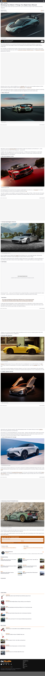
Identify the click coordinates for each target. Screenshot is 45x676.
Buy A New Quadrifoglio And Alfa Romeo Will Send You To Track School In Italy (18, 299)
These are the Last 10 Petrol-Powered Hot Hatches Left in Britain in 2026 (30, 566)
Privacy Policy (16, 542)
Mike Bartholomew (3, 10)
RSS (23, 665)
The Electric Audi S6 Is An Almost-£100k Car (8, 547)
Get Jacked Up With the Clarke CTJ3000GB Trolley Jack (15, 634)
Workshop (7, 600)
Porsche (2, 363)
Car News (5, 3)
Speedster (35, 365)
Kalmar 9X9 (29, 87)
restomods (22, 86)
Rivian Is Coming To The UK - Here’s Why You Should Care (30, 560)
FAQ (23, 663)
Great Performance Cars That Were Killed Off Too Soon (15, 651)
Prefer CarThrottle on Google (8, 40)
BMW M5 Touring (30, 49)
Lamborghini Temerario (22, 49)
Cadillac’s (41, 429)
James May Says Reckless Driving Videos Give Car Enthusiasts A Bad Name (17, 300)
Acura (2, 469)
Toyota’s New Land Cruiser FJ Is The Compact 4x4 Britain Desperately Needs (8, 560)
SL (26, 191)
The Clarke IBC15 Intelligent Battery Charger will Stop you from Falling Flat (18, 601)
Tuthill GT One (22, 87)
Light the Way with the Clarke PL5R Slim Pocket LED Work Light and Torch (18, 595)
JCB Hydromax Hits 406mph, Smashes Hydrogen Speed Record (7, 573)
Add (42, 41)
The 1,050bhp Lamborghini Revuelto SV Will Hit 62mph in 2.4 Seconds (8, 566)
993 (41, 363)
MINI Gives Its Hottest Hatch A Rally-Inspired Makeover (30, 573)
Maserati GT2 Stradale (39, 49)
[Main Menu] (43, 1)
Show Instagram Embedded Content (22, 276)
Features (24, 565)
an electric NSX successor (17, 472)
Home (2, 3)
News (2, 558)
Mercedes (36, 189)
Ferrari (17, 255)
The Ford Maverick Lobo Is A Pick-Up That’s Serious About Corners (33, 548)
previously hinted (12, 148)
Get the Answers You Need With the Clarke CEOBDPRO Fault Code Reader (18, 628)
